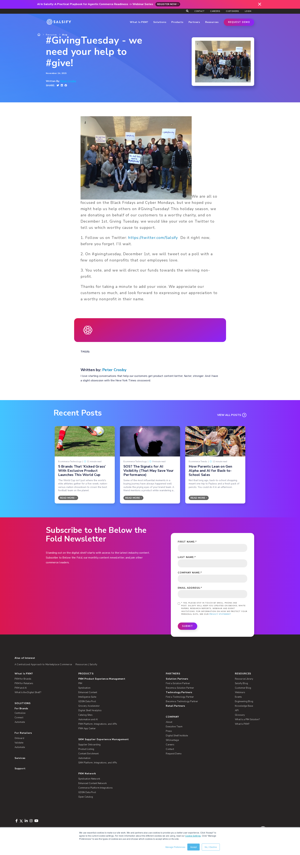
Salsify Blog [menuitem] (241, 683)
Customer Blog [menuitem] (243, 687)
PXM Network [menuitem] (87, 773)
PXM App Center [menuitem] (87, 728)
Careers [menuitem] (215, 11)
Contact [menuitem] (199, 11)
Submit (187, 626)
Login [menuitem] (248, 11)
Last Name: (187, 557)
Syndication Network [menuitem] (89, 778)
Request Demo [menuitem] (174, 753)
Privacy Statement (220, 614)
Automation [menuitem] (84, 758)
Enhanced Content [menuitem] (87, 692)
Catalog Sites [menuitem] (85, 715)
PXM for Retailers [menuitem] (24, 683)
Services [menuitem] (20, 758)
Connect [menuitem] (19, 717)
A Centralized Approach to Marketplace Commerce (43, 664)
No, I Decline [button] (211, 846)
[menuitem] (116, 679)
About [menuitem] (169, 722)
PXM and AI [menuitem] (21, 687)
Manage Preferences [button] (175, 846)
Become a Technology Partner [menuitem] (182, 701)
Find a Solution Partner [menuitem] (178, 683)
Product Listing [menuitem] (86, 749)
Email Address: (190, 588)
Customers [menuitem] (232, 11)
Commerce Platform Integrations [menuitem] (95, 787)
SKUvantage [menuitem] (172, 740)
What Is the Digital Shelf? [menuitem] (28, 692)
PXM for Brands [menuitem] (23, 678)
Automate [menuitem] (20, 722)
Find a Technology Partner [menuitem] (180, 697)
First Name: (187, 541)
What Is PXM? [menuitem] (24, 673)
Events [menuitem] (238, 697)
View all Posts (229, 415)
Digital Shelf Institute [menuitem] (177, 735)
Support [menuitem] (20, 768)
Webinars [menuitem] (240, 692)
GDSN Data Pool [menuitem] (87, 701)
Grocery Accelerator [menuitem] (89, 706)
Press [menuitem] (169, 731)
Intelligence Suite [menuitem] (87, 697)
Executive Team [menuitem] (174, 726)
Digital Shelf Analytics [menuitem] (90, 710)
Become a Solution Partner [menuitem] (180, 687)
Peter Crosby (68, 81)
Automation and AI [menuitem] (88, 719)
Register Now (167, 4)
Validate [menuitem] (19, 742)
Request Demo (239, 22)
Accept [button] (193, 846)
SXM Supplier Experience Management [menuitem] (103, 739)
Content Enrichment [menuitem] (88, 753)
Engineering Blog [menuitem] (244, 701)
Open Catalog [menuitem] (85, 796)
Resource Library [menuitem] (244, 678)
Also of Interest (25, 658)
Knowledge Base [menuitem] (244, 706)
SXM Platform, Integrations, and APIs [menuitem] (97, 762)
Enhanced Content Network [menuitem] (92, 783)
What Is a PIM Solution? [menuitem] (247, 719)
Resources (51, 35)
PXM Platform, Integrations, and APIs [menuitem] (97, 724)
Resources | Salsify (86, 664)
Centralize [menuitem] (20, 713)
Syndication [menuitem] (84, 687)
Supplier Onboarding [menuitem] (89, 744)
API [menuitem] (237, 710)
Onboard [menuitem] (19, 738)
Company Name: (190, 572)
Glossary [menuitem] (240, 715)
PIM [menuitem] (80, 683)
